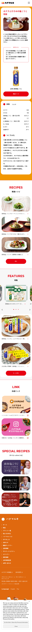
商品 (4, 528)
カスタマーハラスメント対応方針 (10, 584)
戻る (16, 261)
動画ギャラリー (7, 545)
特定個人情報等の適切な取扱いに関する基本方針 (14, 581)
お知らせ (5, 542)
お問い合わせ (7, 563)
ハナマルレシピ (7, 536)
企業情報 (5, 548)
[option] (16, 295)
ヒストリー (6, 554)
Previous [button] (2, 310)
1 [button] (13, 309)
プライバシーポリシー (7, 577)
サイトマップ (5, 579)
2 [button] (16, 309)
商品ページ (16, 94)
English (13, 589)
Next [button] (29, 310)
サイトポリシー (20, 577)
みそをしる (6, 539)
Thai (18, 589)
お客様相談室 (7, 560)
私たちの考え (7, 533)
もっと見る (16, 373)
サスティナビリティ (9, 551)
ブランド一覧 (7, 530)
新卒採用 (18, 572)
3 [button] (18, 309)
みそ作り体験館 (6, 572)
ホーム (5, 525)
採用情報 (5, 557)
